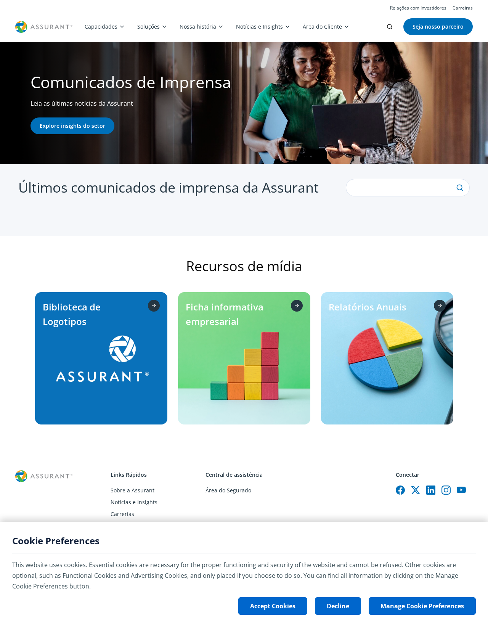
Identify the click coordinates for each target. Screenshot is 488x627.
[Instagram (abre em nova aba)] (446, 490)
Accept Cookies (272, 606)
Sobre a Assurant (132, 490)
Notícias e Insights (259, 26)
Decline (338, 606)
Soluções (148, 26)
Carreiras (463, 8)
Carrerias (122, 514)
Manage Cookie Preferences (422, 606)
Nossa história (198, 26)
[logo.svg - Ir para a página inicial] (43, 27)
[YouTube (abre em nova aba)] (461, 490)
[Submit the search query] (460, 187)
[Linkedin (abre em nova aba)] (430, 490)
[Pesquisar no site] (389, 26)
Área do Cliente (322, 26)
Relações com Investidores (418, 8)
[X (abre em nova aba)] (415, 490)
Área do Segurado (228, 490)
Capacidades (101, 26)
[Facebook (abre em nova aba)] (400, 490)
